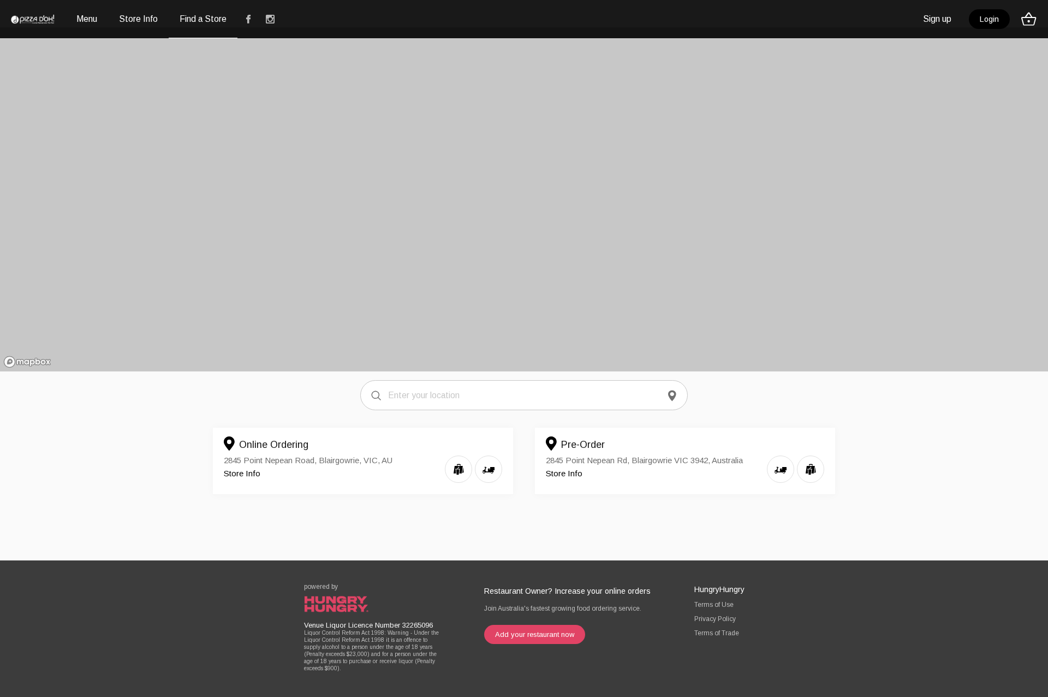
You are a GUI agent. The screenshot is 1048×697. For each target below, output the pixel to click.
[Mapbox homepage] (27, 362)
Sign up (937, 18)
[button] (1031, 19)
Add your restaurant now (534, 634)
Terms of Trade (716, 633)
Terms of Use (714, 605)
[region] (524, 199)
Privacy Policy (715, 619)
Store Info (242, 473)
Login (989, 19)
